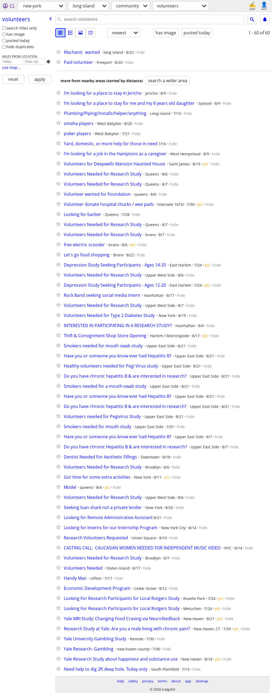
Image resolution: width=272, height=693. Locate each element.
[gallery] (80, 32)
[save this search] (265, 19)
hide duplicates (20, 46)
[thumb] (70, 32)
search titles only (21, 28)
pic (206, 163)
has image (15, 34)
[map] (91, 32)
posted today (17, 40)
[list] (60, 32)
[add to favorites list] (59, 51)
